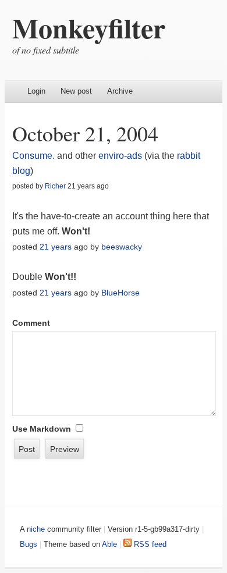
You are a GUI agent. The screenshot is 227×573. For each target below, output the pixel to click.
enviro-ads (120, 156)
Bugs (28, 544)
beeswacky (121, 246)
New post (76, 91)
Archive (120, 91)
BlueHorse (120, 292)
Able (109, 544)
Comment (31, 323)
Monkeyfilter (88, 27)
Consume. (34, 156)
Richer (55, 186)
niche (36, 529)
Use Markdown (41, 428)
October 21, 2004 (85, 133)
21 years (56, 246)
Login (36, 91)
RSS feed (149, 544)
